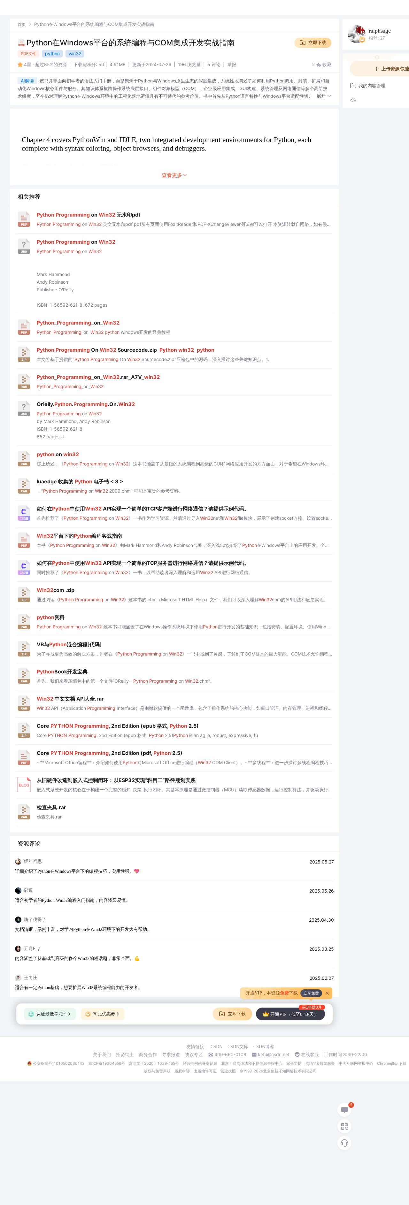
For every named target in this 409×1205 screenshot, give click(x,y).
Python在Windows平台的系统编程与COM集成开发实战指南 (131, 42)
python (52, 53)
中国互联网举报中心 (356, 1063)
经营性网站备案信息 (200, 1063)
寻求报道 (171, 1054)
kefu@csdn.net (273, 1054)
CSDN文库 (238, 1046)
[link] (22, 24)
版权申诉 (182, 1071)
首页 (22, 24)
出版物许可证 (205, 1071)
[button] (324, 96)
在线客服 (310, 1054)
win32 (75, 53)
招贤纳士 (125, 1054)
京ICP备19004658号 (107, 1063)
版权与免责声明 (157, 1071)
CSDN (216, 1046)
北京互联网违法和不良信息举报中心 (251, 1063)
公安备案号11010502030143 (59, 1063)
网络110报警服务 (320, 1063)
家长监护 (294, 1063)
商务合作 (148, 1054)
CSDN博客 (263, 1046)
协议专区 (194, 1054)
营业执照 (228, 1071)
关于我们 (102, 1054)
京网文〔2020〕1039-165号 (154, 1063)
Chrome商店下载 (391, 1063)
